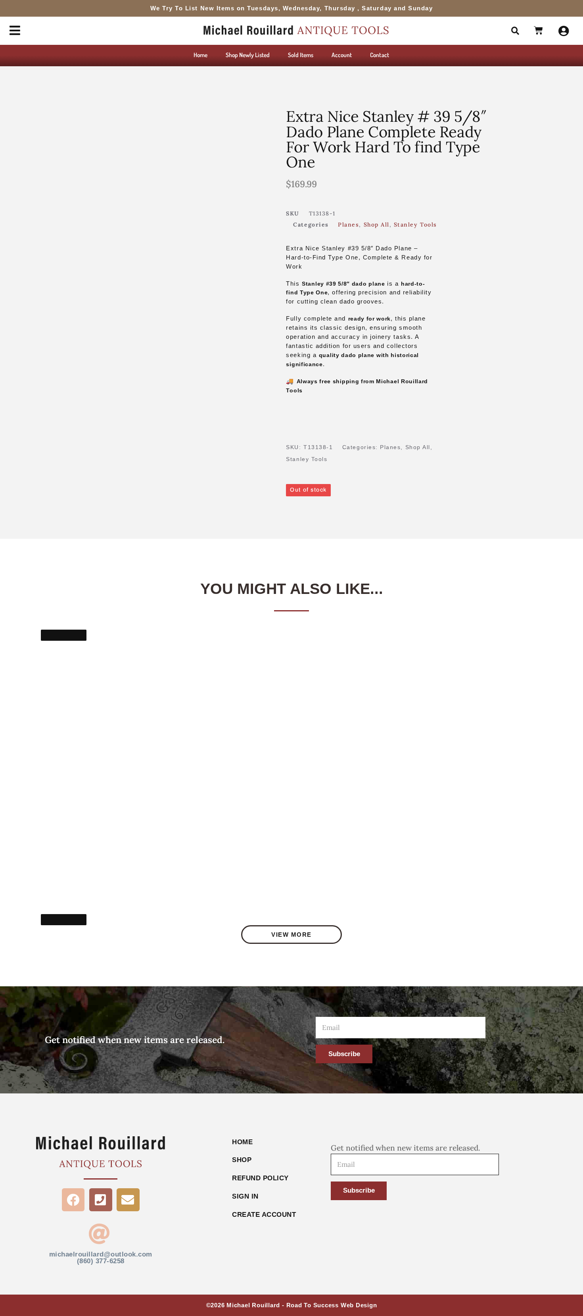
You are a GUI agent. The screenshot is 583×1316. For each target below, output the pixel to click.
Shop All (376, 224)
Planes (348, 224)
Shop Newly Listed (248, 55)
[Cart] (539, 30)
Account (342, 55)
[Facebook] (73, 1199)
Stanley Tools (415, 224)
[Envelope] (128, 1199)
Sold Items (301, 55)
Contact (379, 55)
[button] (515, 30)
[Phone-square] (100, 1199)
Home (200, 55)
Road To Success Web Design (331, 1305)
